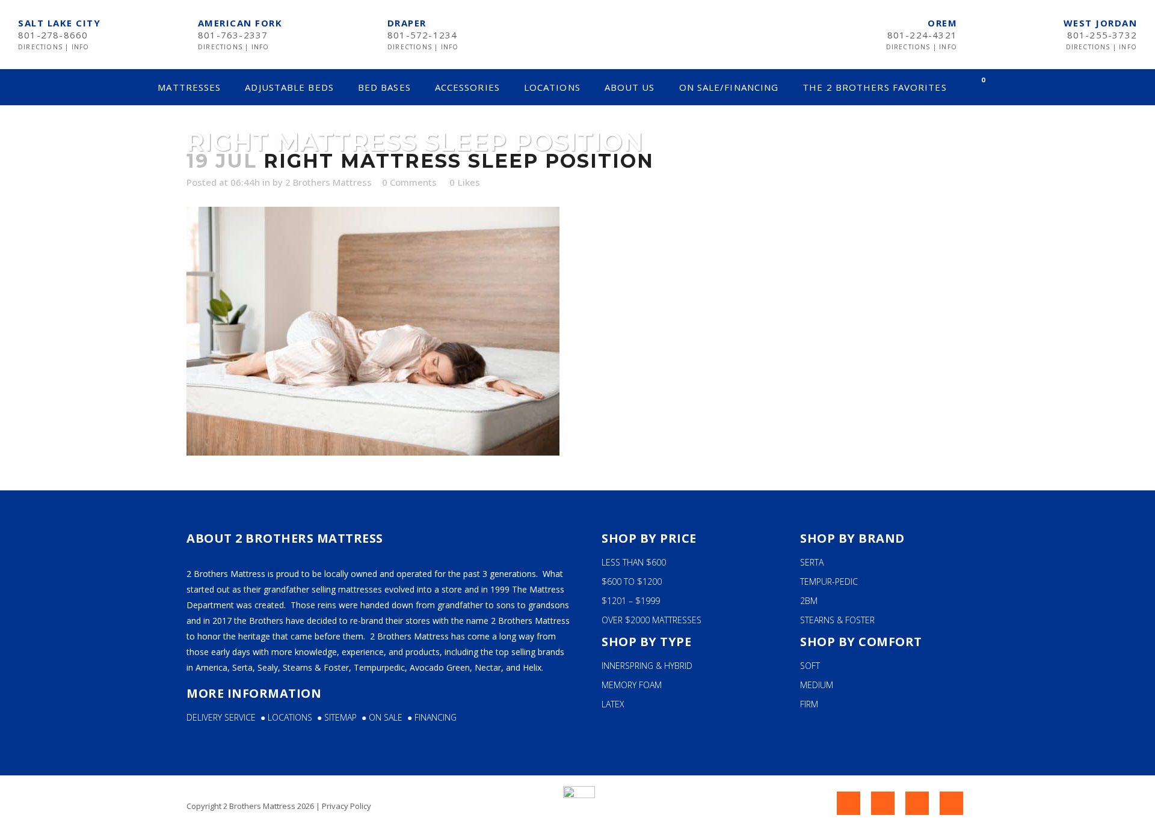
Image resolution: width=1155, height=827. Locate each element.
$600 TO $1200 (632, 581)
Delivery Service (221, 717)
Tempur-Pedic (829, 581)
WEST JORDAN (1101, 23)
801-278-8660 (53, 35)
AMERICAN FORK (240, 23)
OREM (942, 23)
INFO (81, 47)
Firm (809, 704)
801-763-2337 (233, 35)
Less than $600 (634, 562)
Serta (812, 562)
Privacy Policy (346, 806)
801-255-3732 (1102, 35)
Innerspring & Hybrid (647, 665)
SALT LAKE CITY (59, 23)
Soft (810, 665)
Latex (613, 704)
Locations (292, 717)
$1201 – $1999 (631, 600)
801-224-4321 (922, 35)
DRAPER (407, 23)
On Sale (385, 717)
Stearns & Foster (837, 620)
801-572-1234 (422, 35)
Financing (435, 717)
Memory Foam (632, 685)
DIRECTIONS (41, 47)
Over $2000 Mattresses (651, 620)
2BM (809, 600)
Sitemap (343, 717)
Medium (816, 685)
